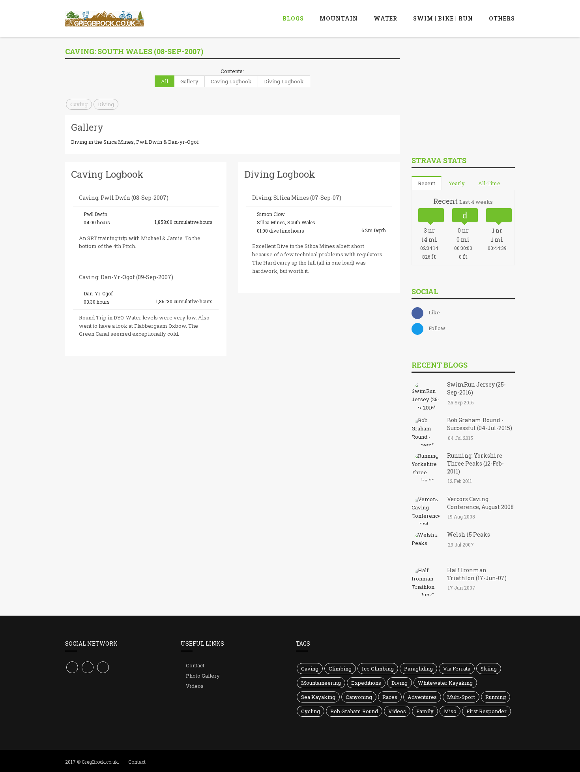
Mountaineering (321, 682)
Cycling (310, 711)
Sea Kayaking (318, 697)
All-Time (489, 183)
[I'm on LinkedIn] (103, 667)
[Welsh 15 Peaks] (426, 546)
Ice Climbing (378, 668)
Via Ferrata (456, 668)
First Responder (486, 711)
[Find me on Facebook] (72, 667)
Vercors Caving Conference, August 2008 (480, 503)
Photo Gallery (203, 675)
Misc (450, 711)
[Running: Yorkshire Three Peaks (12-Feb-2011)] (426, 467)
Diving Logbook (284, 81)
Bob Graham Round (354, 711)
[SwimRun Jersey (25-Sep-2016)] (426, 396)
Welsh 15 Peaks (468, 534)
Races (389, 697)
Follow (436, 328)
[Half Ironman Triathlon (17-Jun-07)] (426, 581)
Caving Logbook (231, 81)
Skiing (489, 668)
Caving (79, 104)
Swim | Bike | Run (443, 18)
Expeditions (366, 682)
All (164, 81)
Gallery (189, 81)
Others (502, 18)
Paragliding (418, 668)
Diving (106, 104)
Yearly (457, 183)
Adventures (422, 697)
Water (385, 18)
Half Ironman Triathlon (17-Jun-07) (477, 574)
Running (495, 697)
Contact (195, 665)
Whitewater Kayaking (445, 682)
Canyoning (359, 697)
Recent (426, 183)
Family (425, 711)
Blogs (293, 18)
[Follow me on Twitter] (88, 667)
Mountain (339, 18)
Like (434, 312)
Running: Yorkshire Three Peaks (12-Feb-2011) (475, 463)
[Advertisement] (471, 94)
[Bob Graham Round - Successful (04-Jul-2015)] (426, 432)
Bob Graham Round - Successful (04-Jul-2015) (479, 424)
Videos (195, 685)
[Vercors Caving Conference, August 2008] (426, 510)
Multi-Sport (461, 697)
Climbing (340, 668)
